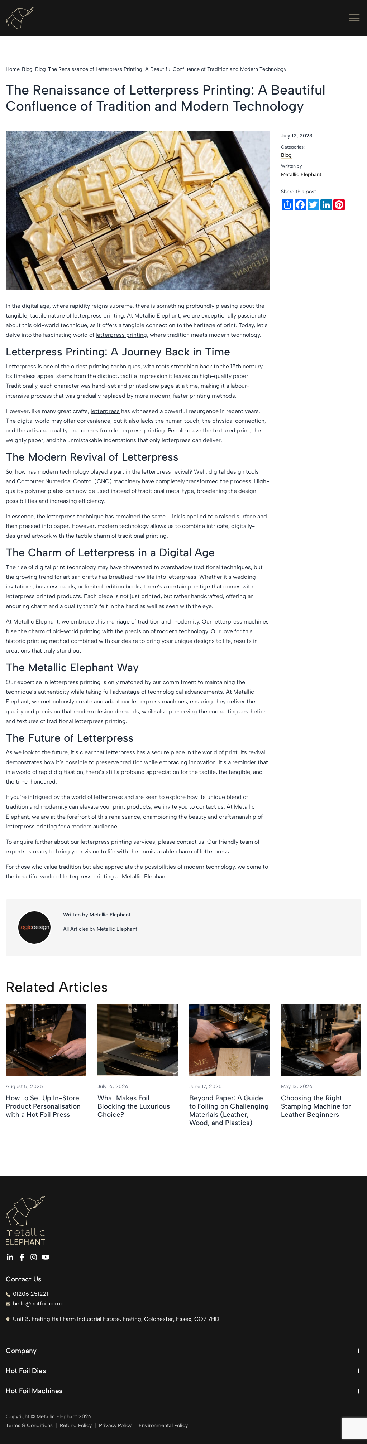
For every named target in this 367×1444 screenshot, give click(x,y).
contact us (190, 841)
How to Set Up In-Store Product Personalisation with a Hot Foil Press (43, 1106)
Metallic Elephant (157, 315)
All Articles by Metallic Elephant (100, 929)
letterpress (105, 411)
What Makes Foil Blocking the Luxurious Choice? (133, 1106)
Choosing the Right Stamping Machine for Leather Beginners (316, 1106)
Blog (286, 155)
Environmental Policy (163, 1425)
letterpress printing (121, 334)
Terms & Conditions (29, 1425)
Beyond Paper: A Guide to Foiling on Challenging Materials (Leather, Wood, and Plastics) (229, 1110)
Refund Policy (76, 1425)
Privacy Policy (115, 1425)
